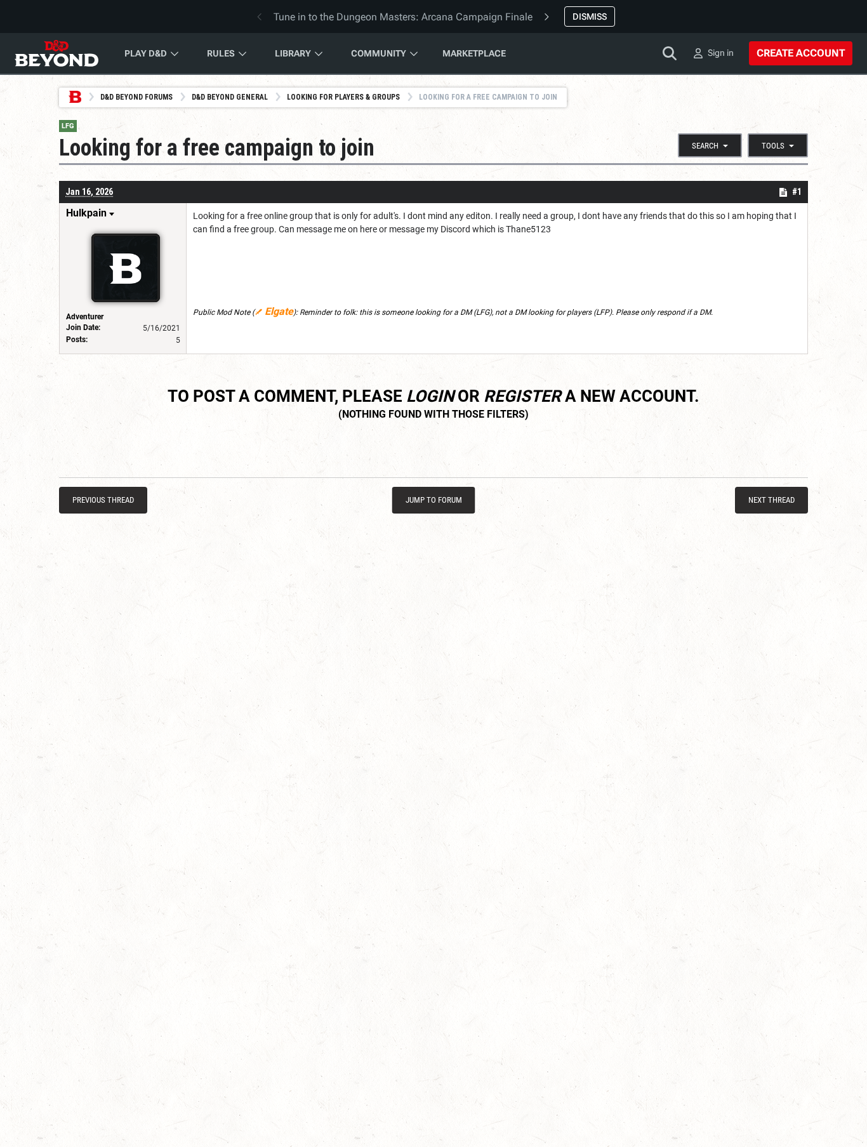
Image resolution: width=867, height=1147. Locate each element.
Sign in (721, 53)
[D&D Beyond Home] (56, 53)
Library (293, 53)
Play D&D (145, 53)
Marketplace (474, 53)
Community (378, 53)
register (522, 396)
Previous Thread (103, 500)
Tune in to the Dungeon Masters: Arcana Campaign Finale (403, 17)
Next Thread (771, 500)
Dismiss (589, 16)
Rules (221, 53)
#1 (797, 192)
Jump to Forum (434, 500)
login (430, 396)
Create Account (801, 53)
